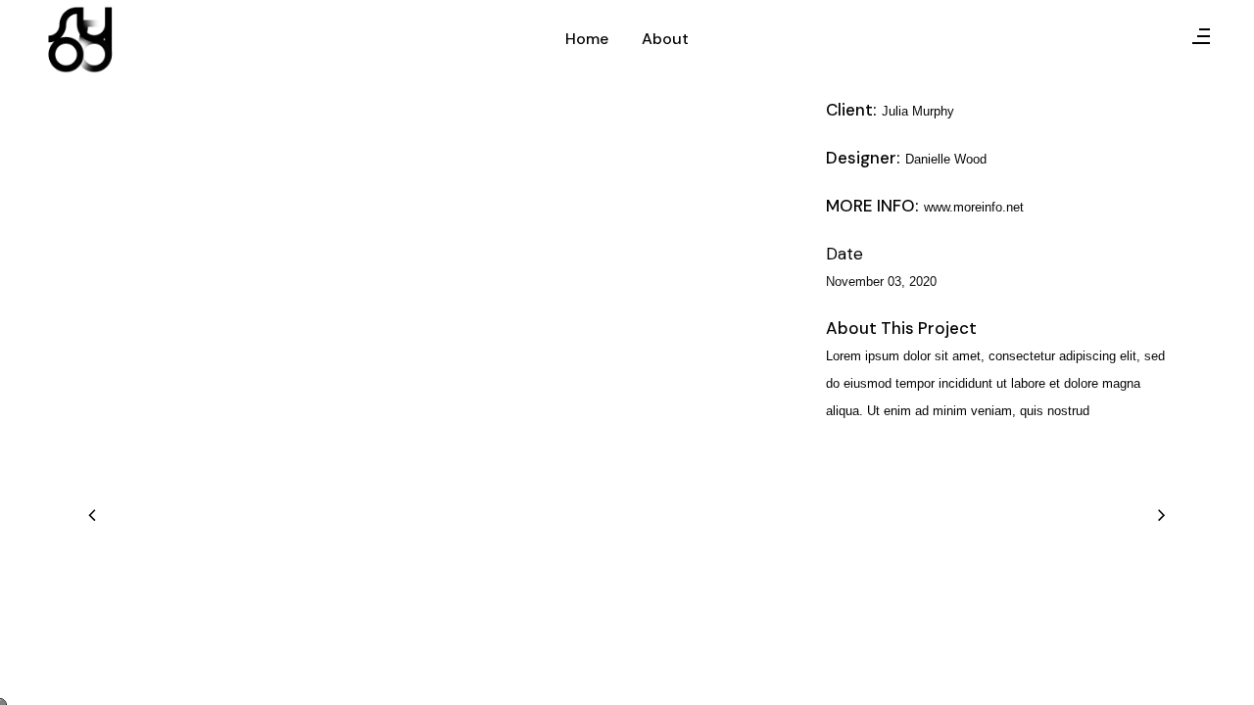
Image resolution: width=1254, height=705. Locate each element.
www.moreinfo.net (974, 207)
